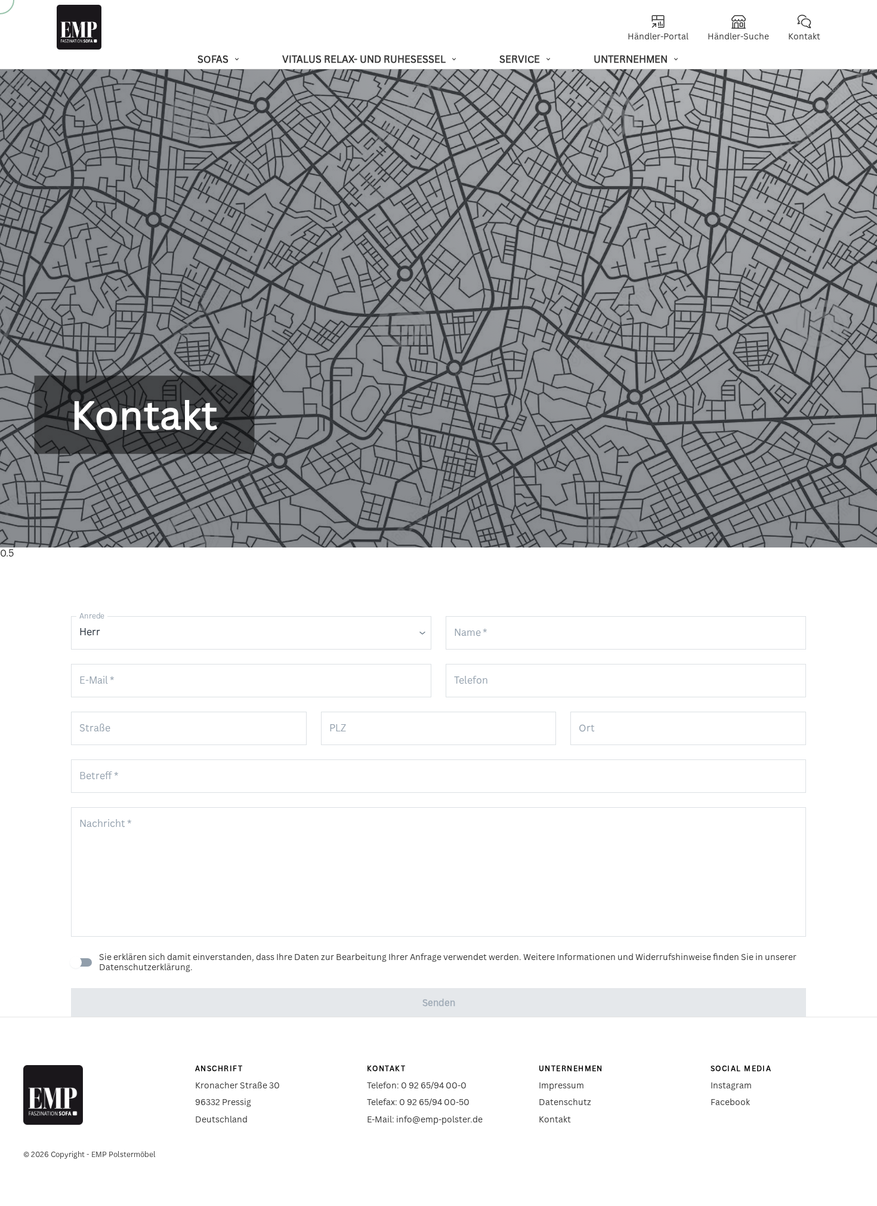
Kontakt (555, 1119)
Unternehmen (631, 59)
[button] (251, 633)
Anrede (91, 616)
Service (519, 59)
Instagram (731, 1085)
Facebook (730, 1101)
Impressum (561, 1085)
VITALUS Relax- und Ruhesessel (364, 59)
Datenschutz (565, 1101)
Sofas (212, 59)
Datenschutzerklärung (144, 967)
